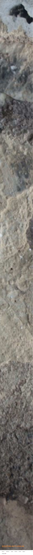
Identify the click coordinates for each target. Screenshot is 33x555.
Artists (12, 551)
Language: (3, 553)
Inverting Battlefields (13, 546)
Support (24, 551)
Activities (7, 551)
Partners (16, 551)
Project (3, 551)
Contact (20, 551)
